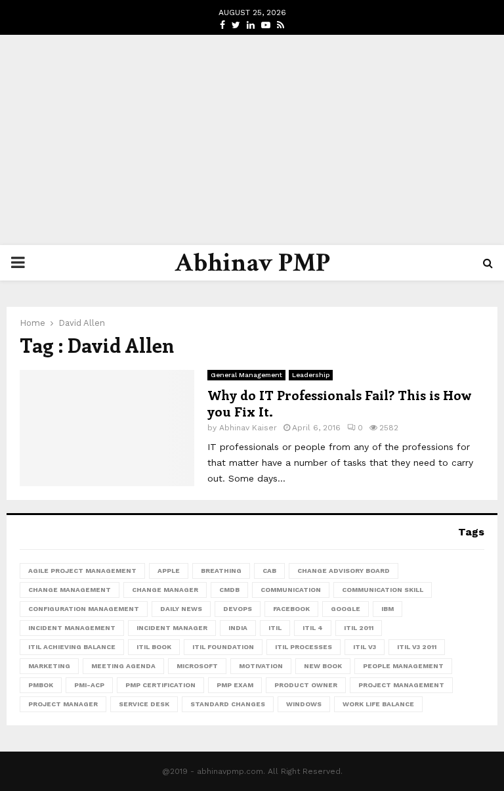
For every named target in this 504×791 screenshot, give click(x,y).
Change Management (69, 589)
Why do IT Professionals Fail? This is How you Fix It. (339, 403)
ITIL (275, 627)
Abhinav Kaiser (248, 427)
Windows (304, 704)
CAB (269, 570)
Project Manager (63, 704)
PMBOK (40, 685)
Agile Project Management (82, 570)
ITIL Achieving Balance (72, 646)
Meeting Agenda (123, 665)
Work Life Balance (378, 704)
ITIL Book (153, 646)
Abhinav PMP (252, 262)
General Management (246, 374)
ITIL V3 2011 (416, 646)
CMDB (229, 589)
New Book (323, 665)
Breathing (221, 570)
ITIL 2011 (358, 627)
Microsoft (197, 665)
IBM (387, 608)
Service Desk (144, 704)
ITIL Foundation (223, 646)
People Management (403, 665)
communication (291, 589)
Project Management (401, 685)
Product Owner (305, 685)
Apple (169, 570)
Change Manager (165, 589)
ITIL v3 (364, 646)
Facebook (291, 608)
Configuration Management (83, 608)
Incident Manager (171, 627)
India (237, 627)
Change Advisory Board (343, 570)
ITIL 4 (313, 627)
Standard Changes (227, 704)
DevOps (237, 608)
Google (345, 608)
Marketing (49, 665)
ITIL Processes (303, 646)
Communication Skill (382, 589)
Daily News (181, 608)
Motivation (261, 665)
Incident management (72, 627)
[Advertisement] (252, 140)
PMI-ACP (89, 685)
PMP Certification (160, 685)
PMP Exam (235, 685)
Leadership (310, 374)
